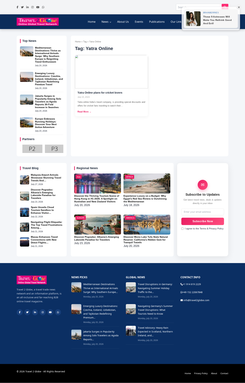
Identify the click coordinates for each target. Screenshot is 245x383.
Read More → (84, 111)
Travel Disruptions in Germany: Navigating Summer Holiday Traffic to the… (155, 288)
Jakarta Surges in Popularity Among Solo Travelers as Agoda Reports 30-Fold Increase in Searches (48, 101)
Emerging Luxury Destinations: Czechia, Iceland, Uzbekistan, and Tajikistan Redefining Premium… (100, 311)
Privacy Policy (201, 373)
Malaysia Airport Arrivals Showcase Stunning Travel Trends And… (46, 177)
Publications (157, 22)
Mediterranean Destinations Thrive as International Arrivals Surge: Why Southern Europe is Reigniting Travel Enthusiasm (48, 54)
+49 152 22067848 (192, 292)
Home (92, 22)
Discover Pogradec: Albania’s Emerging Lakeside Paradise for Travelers (43, 193)
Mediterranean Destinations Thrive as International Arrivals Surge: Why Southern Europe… (100, 288)
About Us (123, 22)
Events (139, 22)
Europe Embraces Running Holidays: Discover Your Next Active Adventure (46, 122)
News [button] (105, 22)
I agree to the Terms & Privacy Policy (204, 228)
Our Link (176, 22)
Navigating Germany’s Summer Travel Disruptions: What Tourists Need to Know (155, 309)
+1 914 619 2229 (192, 284)
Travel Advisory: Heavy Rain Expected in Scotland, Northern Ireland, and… (155, 331)
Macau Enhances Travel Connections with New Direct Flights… (44, 240)
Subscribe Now (202, 221)
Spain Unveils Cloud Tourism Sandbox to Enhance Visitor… (42, 210)
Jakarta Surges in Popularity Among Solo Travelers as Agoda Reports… (100, 335)
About (214, 373)
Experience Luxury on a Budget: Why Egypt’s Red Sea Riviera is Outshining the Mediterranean (145, 199)
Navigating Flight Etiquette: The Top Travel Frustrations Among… (46, 225)
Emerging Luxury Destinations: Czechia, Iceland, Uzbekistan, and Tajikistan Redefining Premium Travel (49, 79)
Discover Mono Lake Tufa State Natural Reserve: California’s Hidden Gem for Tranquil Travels (146, 240)
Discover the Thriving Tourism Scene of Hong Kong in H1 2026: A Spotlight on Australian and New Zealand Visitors (96, 199)
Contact (224, 373)
